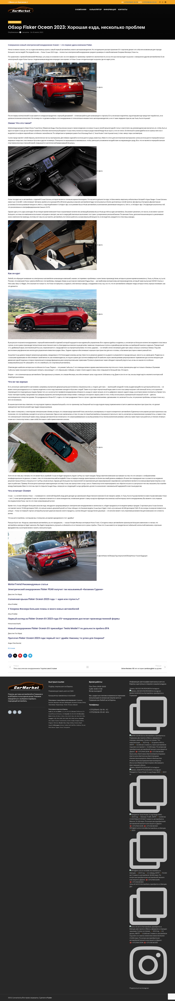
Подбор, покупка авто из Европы (61, 686)
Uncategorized (14, 22)
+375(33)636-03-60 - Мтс (99, 712)
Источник (11, 648)
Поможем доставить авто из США (61, 691)
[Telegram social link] (165, 2)
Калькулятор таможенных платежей (62, 695)
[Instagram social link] (159, 2)
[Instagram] (10, 712)
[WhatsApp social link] (162, 2)
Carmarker (25, 32)
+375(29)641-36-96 (131, 2)
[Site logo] (20, 9)
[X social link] (15, 656)
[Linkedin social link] (25, 656)
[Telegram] (15, 712)
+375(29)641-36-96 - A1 (98, 709)
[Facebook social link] (10, 656)
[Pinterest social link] (20, 656)
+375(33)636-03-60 (149, 2)
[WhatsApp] (19, 712)
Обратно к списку (88, 667)
